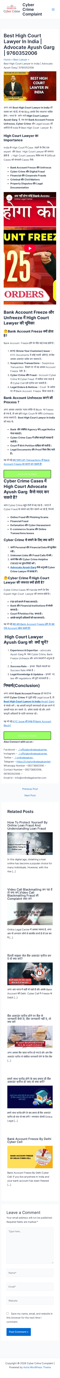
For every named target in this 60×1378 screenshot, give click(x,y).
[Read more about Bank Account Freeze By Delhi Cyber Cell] (29, 1156)
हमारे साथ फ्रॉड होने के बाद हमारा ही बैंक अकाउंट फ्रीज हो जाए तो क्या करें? (29, 1080)
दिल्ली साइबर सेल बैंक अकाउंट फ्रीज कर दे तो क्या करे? (29, 957)
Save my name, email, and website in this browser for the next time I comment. (29, 1317)
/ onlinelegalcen (24, 757)
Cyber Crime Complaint (32, 9)
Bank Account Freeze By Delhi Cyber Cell (29, 1140)
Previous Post (30, 789)
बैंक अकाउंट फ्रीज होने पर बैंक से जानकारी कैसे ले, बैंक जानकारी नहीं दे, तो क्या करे (29, 1019)
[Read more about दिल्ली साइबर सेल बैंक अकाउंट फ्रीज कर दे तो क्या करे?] (29, 973)
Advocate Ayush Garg (23, 567)
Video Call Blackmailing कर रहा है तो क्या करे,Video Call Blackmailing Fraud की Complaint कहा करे (29, 894)
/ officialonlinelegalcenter (33, 749)
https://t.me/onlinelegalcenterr (33, 761)
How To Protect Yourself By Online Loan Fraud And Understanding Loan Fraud (27, 825)
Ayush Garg (29, 701)
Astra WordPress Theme (37, 1367)
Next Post (30, 795)
